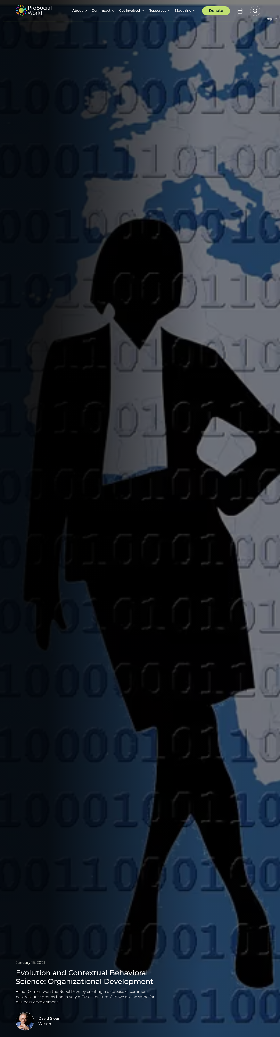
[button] (77, 11)
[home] (33, 11)
